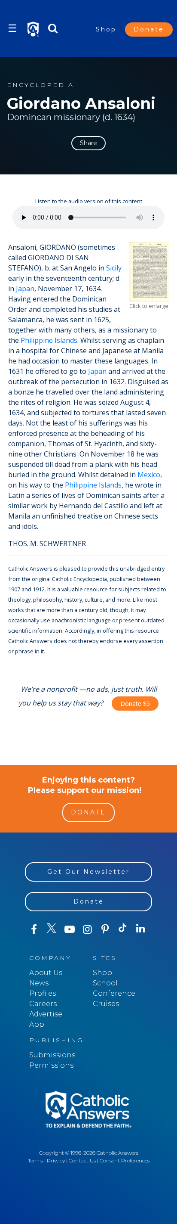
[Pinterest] (105, 929)
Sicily (114, 268)
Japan (25, 288)
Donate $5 (135, 703)
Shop (106, 29)
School (105, 983)
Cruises (106, 1004)
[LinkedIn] (141, 929)
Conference (114, 993)
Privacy (56, 1160)
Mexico (148, 474)
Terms (35, 1160)
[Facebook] (34, 929)
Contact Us (82, 1160)
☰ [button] (12, 28)
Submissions (52, 1055)
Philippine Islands (49, 340)
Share (88, 143)
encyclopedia (40, 85)
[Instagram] (87, 929)
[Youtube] (69, 929)
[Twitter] (51, 929)
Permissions (51, 1065)
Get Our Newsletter (88, 872)
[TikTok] (122, 929)
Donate (149, 29)
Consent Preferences (125, 1160)
